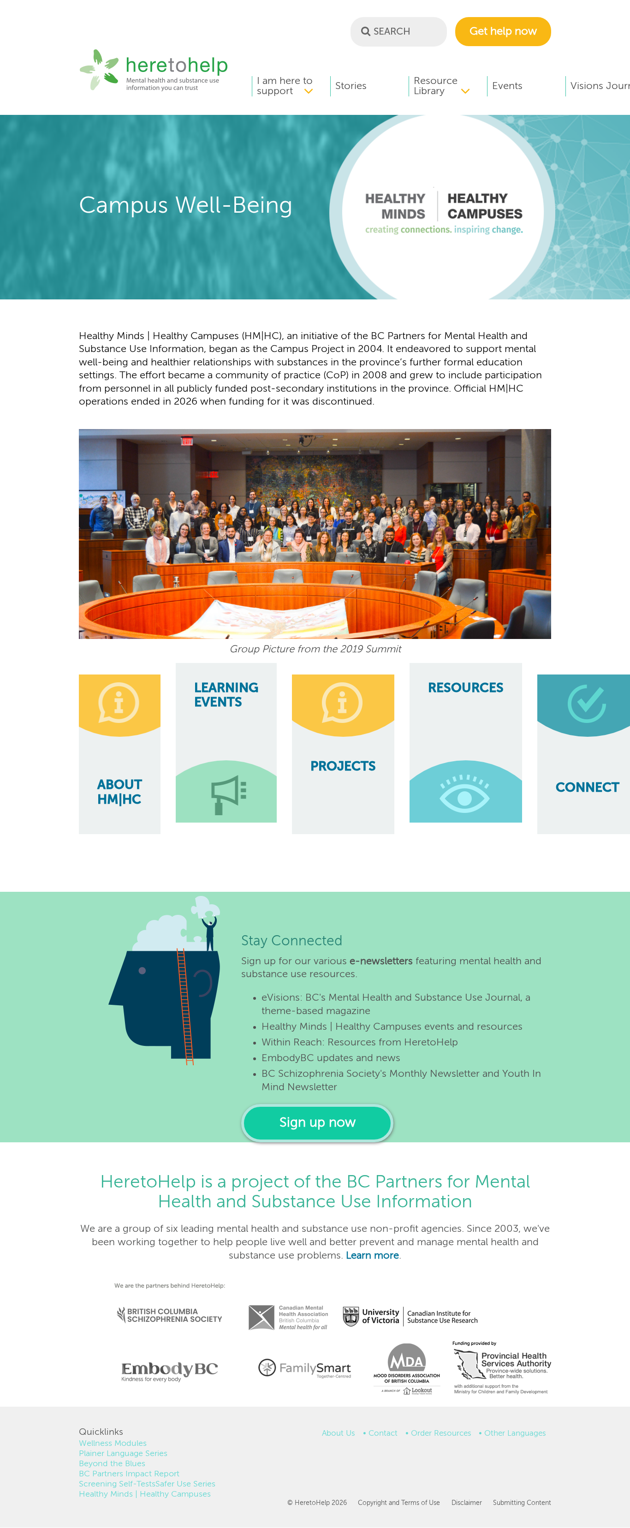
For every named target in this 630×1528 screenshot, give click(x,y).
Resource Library (436, 86)
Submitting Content (522, 1503)
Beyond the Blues (112, 1464)
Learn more (372, 1256)
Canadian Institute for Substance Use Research (415, 1305)
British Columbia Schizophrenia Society (163, 1302)
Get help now (503, 31)
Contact (383, 1434)
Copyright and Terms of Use (399, 1503)
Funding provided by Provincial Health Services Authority (502, 1369)
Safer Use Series (185, 1484)
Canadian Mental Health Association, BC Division (288, 1305)
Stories (351, 86)
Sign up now (317, 1123)
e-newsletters (381, 961)
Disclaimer (466, 1503)
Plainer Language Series (123, 1454)
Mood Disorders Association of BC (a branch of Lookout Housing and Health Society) (403, 1372)
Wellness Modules (113, 1443)
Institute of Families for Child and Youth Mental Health (304, 1367)
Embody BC (166, 1372)
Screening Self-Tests (117, 1484)
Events (507, 86)
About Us (338, 1434)
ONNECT (587, 788)
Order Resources (441, 1434)
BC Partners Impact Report (129, 1474)
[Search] (365, 30)
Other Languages (515, 1434)
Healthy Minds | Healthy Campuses (145, 1494)
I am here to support (285, 86)
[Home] (153, 90)
